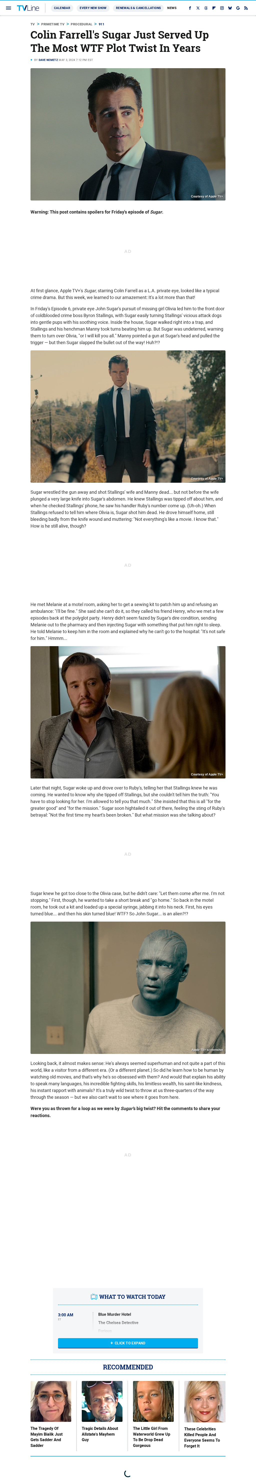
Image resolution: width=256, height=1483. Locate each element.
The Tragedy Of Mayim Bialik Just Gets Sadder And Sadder (46, 1437)
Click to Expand (130, 1343)
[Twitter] (198, 8)
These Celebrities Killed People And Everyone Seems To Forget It (202, 1437)
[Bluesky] (230, 8)
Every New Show (93, 8)
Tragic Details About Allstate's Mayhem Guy (100, 1434)
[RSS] (246, 8)
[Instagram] (222, 8)
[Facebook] (190, 8)
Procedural (81, 24)
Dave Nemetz (48, 60)
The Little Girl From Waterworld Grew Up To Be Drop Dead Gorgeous (151, 1437)
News (171, 8)
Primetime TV (52, 24)
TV (32, 24)
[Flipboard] (214, 8)
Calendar (62, 8)
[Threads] (206, 8)
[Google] (238, 8)
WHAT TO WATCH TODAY (132, 1297)
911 (101, 24)
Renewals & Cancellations (138, 8)
